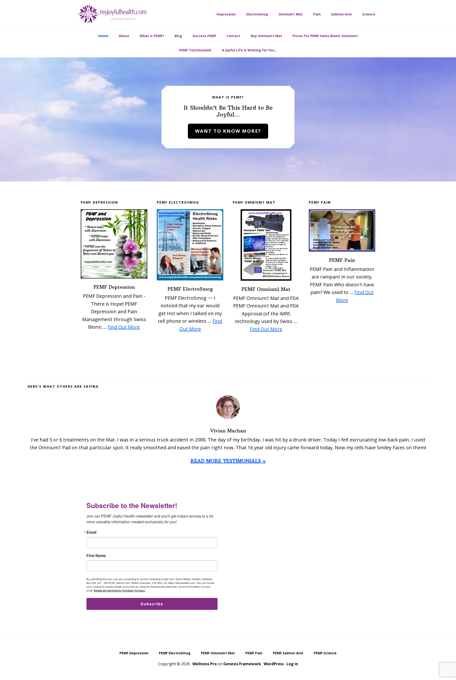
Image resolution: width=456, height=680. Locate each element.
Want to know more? (228, 131)
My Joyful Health (111, 14)
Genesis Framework (242, 663)
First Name (96, 556)
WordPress (274, 663)
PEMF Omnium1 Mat (266, 289)
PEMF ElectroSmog (190, 289)
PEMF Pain (342, 260)
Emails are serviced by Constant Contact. (119, 590)
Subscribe (152, 604)
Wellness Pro (204, 663)
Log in (292, 663)
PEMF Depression (114, 287)
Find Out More (124, 327)
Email (91, 532)
